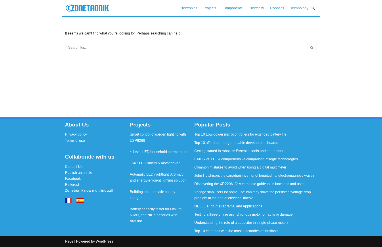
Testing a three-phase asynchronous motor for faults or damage (243, 214)
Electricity (256, 8)
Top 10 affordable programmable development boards (236, 143)
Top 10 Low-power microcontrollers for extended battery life (240, 134)
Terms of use (75, 140)
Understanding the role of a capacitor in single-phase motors (241, 222)
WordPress (104, 241)
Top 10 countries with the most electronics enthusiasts (236, 231)
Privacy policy (76, 134)
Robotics (277, 8)
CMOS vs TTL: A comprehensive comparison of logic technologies (246, 159)
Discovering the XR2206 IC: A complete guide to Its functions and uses (249, 184)
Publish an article (78, 172)
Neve (69, 241)
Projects (209, 8)
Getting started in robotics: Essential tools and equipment (238, 151)
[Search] (313, 8)
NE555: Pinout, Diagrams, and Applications (228, 206)
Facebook (73, 178)
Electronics (188, 8)
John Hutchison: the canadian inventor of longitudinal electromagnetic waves (254, 175)
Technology (299, 8)
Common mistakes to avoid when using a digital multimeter (240, 167)
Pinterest (72, 184)
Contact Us (73, 166)
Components (232, 8)
